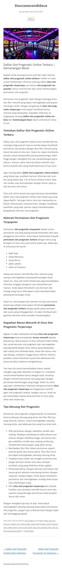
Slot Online (29, 520)
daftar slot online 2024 (20, 524)
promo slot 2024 (25, 527)
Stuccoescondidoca (31, 5)
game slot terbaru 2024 (41, 524)
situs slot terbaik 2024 (42, 527)
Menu (31, 19)
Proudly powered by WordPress (16, 564)
